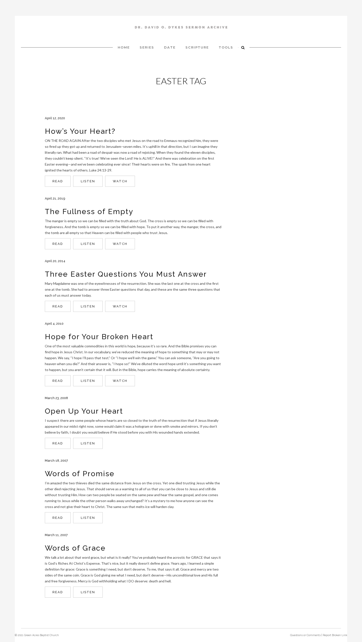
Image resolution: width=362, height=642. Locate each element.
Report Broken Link (335, 635)
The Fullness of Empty (89, 211)
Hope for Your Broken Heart (99, 336)
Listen (88, 181)
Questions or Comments (305, 635)
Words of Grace (75, 548)
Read (57, 181)
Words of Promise (80, 473)
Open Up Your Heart (84, 411)
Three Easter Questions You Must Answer (126, 274)
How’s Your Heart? (80, 131)
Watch (120, 181)
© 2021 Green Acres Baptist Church (37, 635)
